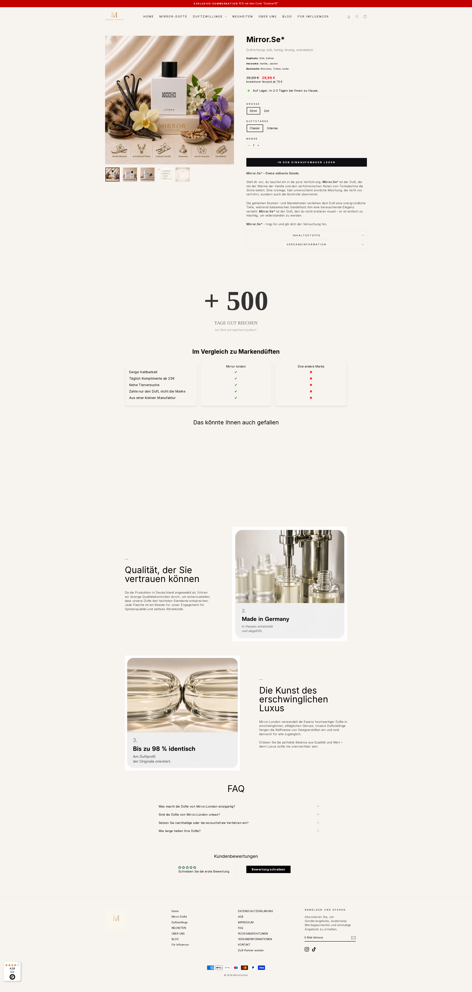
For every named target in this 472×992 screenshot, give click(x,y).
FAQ (240, 927)
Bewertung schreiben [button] (268, 869)
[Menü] (18, 963)
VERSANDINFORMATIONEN (255, 939)
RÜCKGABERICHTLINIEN (253, 933)
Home (148, 16)
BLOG (287, 16)
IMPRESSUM (246, 922)
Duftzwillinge (208, 16)
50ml (253, 111)
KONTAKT (244, 944)
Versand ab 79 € (272, 81)
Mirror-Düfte (173, 16)
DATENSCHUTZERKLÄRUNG (255, 911)
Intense (272, 128)
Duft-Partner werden (251, 950)
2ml (266, 111)
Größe (253, 104)
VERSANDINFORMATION (306, 244)
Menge (252, 138)
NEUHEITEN (242, 16)
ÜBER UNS (267, 16)
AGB (240, 916)
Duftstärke (257, 121)
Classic (255, 128)
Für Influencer (313, 16)
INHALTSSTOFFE (307, 235)
